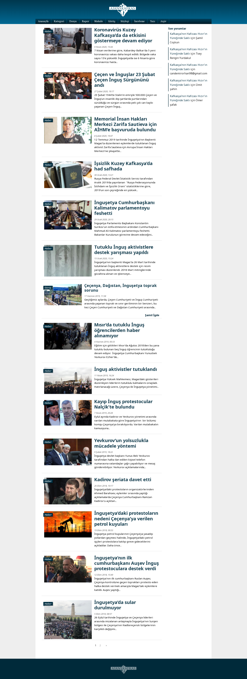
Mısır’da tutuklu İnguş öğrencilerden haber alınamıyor (119, 330)
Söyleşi (125, 21)
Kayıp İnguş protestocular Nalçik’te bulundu (123, 404)
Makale (98, 21)
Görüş (111, 21)
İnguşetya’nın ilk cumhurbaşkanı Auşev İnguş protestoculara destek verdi (126, 563)
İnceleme (139, 21)
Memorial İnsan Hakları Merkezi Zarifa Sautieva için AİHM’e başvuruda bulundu (125, 124)
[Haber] (68, 40)
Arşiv (163, 21)
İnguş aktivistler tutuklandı (125, 369)
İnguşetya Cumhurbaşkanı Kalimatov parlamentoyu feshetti (124, 207)
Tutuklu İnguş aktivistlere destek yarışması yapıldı (123, 249)
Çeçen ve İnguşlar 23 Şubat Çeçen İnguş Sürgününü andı (124, 79)
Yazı (152, 21)
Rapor (85, 21)
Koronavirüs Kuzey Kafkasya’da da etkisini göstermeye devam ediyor (123, 35)
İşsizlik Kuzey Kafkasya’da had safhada (123, 166)
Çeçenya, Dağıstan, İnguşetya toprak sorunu (120, 288)
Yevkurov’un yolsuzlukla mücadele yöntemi (121, 443)
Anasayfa (43, 21)
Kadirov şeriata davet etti (122, 479)
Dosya (73, 21)
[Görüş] (63, 294)
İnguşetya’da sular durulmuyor (115, 605)
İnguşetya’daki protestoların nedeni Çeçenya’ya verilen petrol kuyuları (126, 518)
